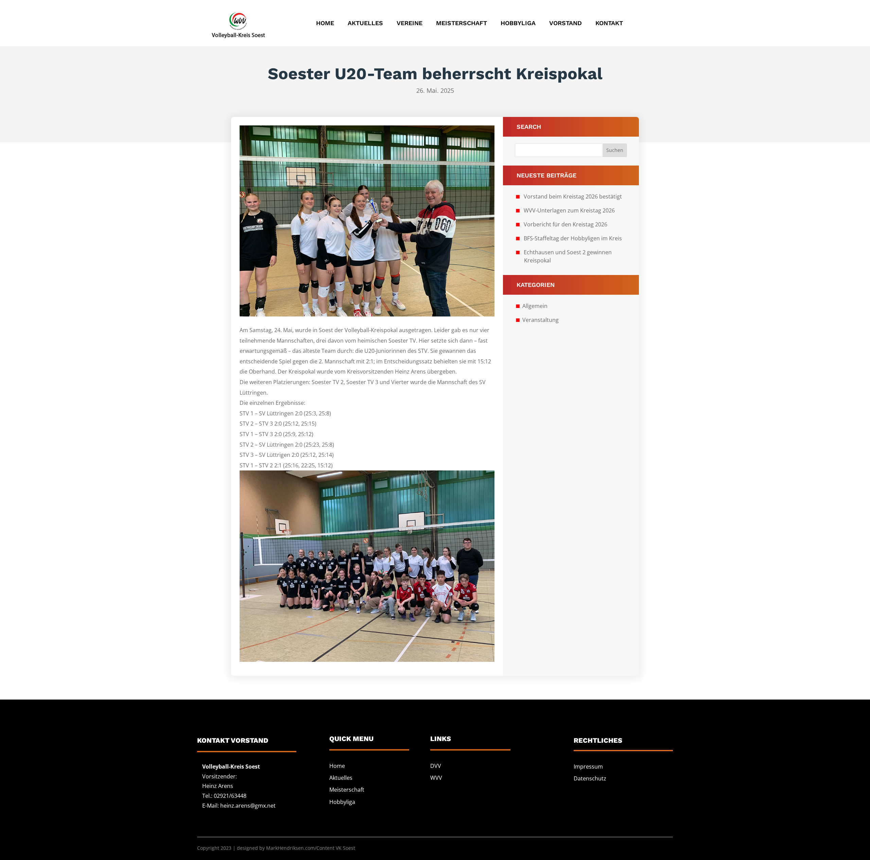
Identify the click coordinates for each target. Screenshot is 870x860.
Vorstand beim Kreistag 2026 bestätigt (573, 196)
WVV (436, 777)
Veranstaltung (540, 320)
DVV (435, 766)
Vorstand (565, 23)
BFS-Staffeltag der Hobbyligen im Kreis (573, 238)
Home (325, 23)
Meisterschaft (461, 23)
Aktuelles (365, 23)
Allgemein (534, 306)
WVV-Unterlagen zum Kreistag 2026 (569, 210)
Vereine (409, 23)
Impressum (588, 766)
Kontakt (609, 23)
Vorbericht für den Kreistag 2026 (565, 224)
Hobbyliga (518, 23)
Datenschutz (590, 778)
